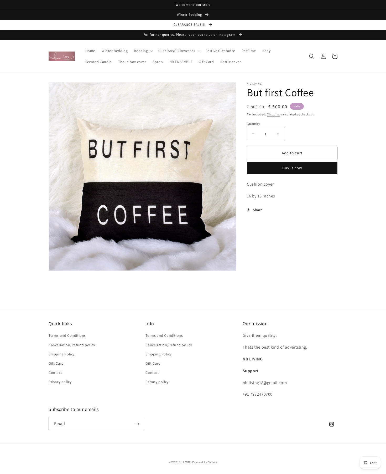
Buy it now (292, 167)
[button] (143, 50)
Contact (55, 372)
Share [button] (258, 209)
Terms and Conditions (67, 335)
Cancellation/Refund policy (72, 345)
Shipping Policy (62, 354)
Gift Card (56, 363)
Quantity (253, 123)
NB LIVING (185, 462)
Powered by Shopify (204, 462)
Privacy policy (60, 381)
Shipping (273, 114)
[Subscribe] (137, 424)
